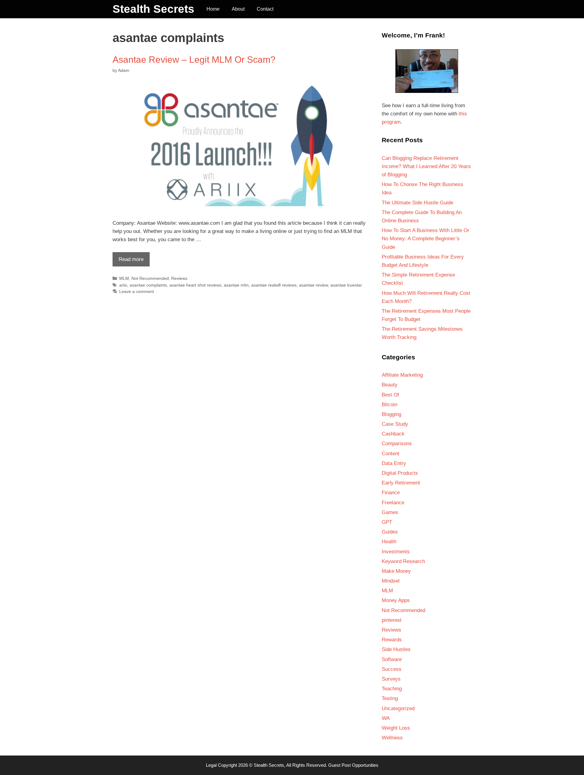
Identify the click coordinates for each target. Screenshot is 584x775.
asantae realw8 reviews (274, 285)
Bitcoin (389, 404)
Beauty (390, 385)
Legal (211, 765)
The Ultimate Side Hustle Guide (417, 203)
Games (390, 512)
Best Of (390, 395)
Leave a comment (136, 291)
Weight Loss (396, 728)
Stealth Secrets (153, 9)
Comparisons (397, 443)
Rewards (392, 640)
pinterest (391, 620)
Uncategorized (398, 708)
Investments (396, 552)
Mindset (391, 581)
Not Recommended (150, 278)
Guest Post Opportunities (353, 765)
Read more (128, 261)
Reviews (179, 278)
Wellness (392, 738)
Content (390, 453)
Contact (265, 9)
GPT (387, 522)
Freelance (393, 503)
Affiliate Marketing (402, 375)
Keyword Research (403, 561)
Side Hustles (396, 649)
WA (386, 718)
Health (389, 541)
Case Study (395, 424)
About (238, 9)
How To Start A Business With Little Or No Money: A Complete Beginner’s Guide (425, 238)
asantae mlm (236, 285)
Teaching (392, 689)
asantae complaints (148, 285)
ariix (123, 285)
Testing (390, 698)
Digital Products (400, 473)
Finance (391, 492)
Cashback (393, 434)
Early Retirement (401, 483)
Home (213, 9)
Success (391, 669)
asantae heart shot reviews (195, 285)
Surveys (391, 679)
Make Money (396, 571)
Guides (390, 532)
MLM (124, 278)
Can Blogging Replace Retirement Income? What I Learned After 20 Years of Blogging (426, 166)
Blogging (391, 414)
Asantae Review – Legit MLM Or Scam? (194, 60)
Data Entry (394, 463)
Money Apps (396, 600)
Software (392, 659)
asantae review (313, 285)
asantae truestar (346, 285)
